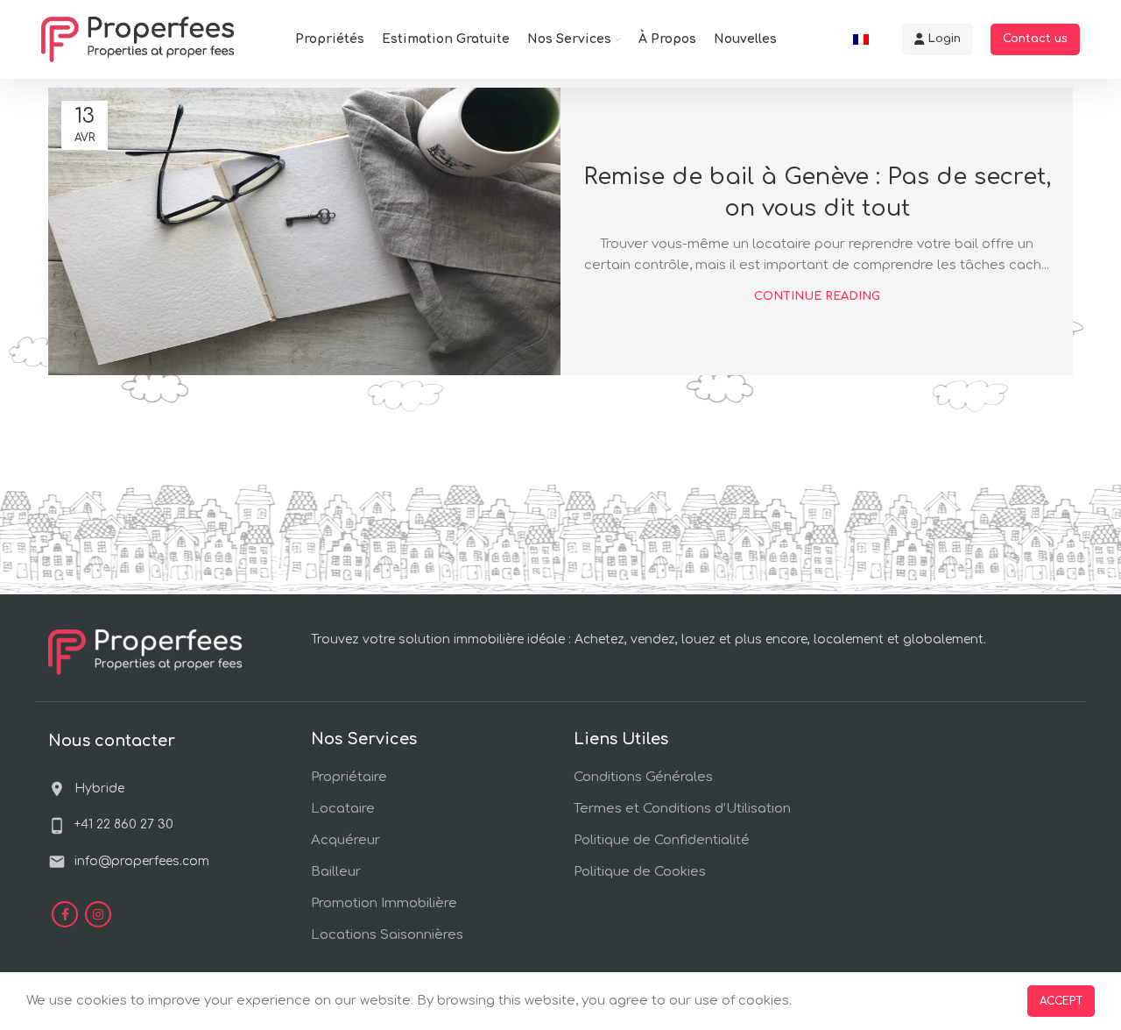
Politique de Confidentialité (662, 840)
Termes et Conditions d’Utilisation (682, 808)
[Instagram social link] (98, 914)
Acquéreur (345, 840)
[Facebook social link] (65, 914)
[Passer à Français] (861, 39)
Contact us (1035, 38)
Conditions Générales (643, 777)
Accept (1061, 1001)
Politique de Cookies (640, 871)
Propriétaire (349, 777)
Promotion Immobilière (384, 903)
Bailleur (336, 871)
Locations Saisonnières (387, 934)
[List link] (128, 825)
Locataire (343, 808)
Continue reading (817, 296)
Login (944, 38)
